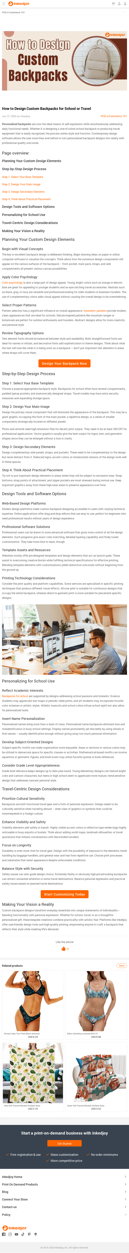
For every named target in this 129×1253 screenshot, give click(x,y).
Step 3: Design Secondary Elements (23, 191)
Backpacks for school (15, 696)
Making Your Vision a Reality (23, 231)
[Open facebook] (3, 1234)
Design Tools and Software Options (28, 206)
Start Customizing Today (64, 894)
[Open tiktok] (23, 1234)
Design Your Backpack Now (64, 363)
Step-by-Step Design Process (24, 169)
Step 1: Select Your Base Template (22, 177)
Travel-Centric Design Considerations (30, 222)
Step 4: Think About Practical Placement (26, 199)
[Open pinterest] (29, 1234)
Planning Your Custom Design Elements (31, 161)
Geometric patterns (95, 310)
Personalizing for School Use (23, 214)
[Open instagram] (10, 1234)
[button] (64, 1215)
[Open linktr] (35, 1234)
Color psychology (12, 282)
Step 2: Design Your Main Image (21, 184)
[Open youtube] (16, 1234)
